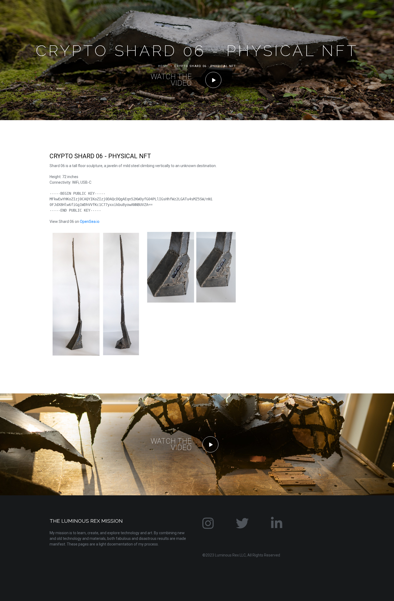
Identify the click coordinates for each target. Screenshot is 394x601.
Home (163, 66)
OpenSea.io (89, 221)
